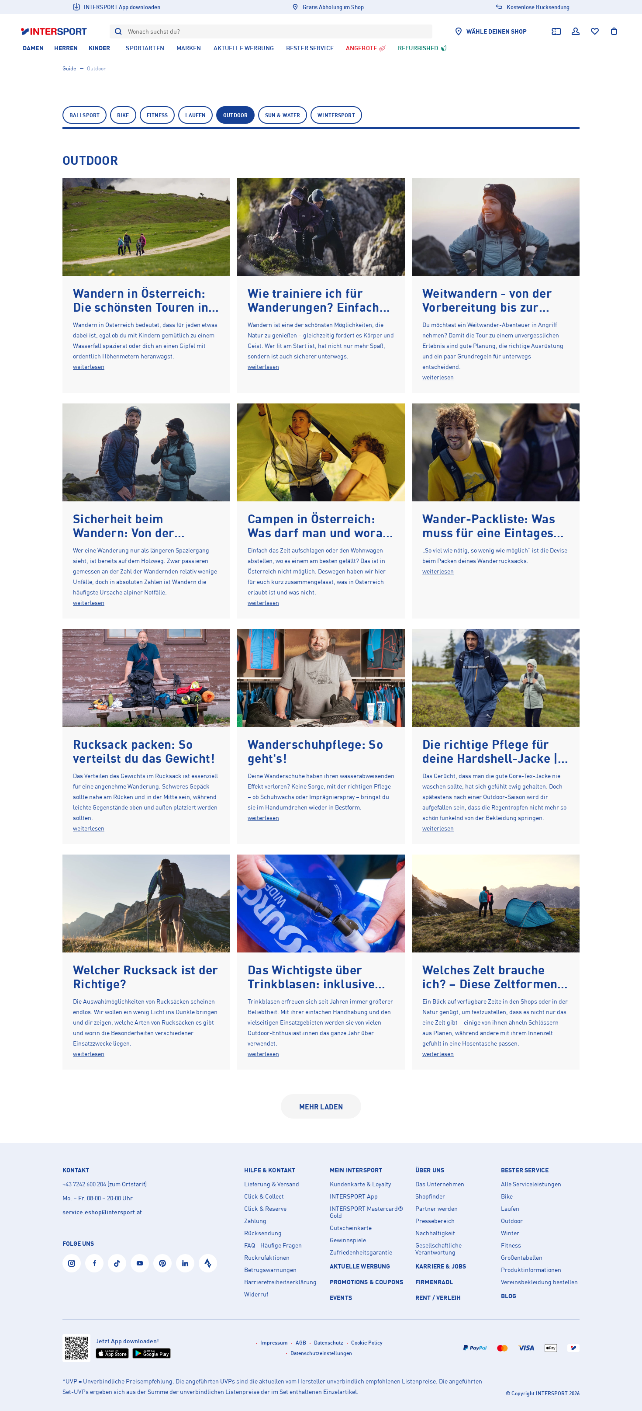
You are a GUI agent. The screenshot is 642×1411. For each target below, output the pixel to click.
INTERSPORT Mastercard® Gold (366, 1212)
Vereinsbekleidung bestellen (539, 1282)
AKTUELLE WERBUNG (360, 1266)
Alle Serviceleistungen (531, 1184)
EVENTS (341, 1297)
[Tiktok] (117, 1263)
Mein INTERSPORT (356, 1170)
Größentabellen (521, 1257)
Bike (123, 115)
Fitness (157, 115)
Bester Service (525, 1170)
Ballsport (84, 115)
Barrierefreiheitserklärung (280, 1282)
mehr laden (321, 1106)
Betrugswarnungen (270, 1269)
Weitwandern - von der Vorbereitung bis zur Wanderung (487, 307)
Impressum (274, 1342)
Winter (510, 1233)
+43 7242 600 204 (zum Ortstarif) (104, 1184)
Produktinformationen (531, 1269)
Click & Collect (264, 1196)
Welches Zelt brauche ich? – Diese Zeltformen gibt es (489, 983)
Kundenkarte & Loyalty (360, 1184)
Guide (69, 68)
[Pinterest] (162, 1263)
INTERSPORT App (354, 1196)
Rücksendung (263, 1233)
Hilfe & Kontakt (269, 1170)
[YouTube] (140, 1263)
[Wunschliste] (595, 31)
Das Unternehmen (439, 1184)
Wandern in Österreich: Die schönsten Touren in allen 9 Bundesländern (140, 307)
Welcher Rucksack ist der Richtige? (145, 976)
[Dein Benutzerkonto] (575, 31)
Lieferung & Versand (271, 1184)
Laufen (195, 115)
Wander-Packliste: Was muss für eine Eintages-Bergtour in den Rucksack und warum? (490, 539)
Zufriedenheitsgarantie (361, 1252)
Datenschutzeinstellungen (321, 1353)
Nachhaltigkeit (435, 1233)
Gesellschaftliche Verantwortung (438, 1249)
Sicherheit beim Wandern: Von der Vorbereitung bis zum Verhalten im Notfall (134, 539)
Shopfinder (430, 1196)
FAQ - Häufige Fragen (273, 1245)
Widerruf (256, 1294)
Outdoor (235, 115)
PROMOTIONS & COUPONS (366, 1282)
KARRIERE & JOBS (440, 1266)
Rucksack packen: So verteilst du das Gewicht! (144, 751)
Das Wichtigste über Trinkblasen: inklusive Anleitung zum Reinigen (315, 983)
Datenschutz (328, 1342)
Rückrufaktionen (267, 1257)
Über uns (429, 1170)
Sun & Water (282, 115)
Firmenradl (434, 1282)
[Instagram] (71, 1263)
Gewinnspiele (348, 1240)
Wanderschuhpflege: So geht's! (315, 751)
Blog (509, 1296)
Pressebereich (435, 1220)
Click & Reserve (265, 1208)
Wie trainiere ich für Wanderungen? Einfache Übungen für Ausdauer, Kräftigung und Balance (317, 314)
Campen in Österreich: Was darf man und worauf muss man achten (321, 532)
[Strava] (208, 1263)
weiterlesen (88, 366)
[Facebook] (94, 1263)
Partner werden (436, 1208)
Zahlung (255, 1220)
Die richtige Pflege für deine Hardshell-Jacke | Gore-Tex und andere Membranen (490, 765)
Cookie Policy (367, 1342)
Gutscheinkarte (351, 1227)
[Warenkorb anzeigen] (614, 31)
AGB (301, 1342)
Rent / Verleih (438, 1297)
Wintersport (336, 115)
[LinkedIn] (185, 1263)
